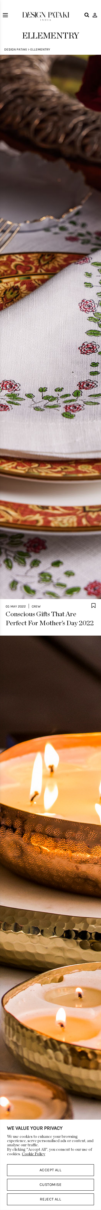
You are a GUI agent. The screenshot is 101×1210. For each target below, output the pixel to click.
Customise (50, 1184)
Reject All (50, 1199)
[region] (50, 1165)
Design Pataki (15, 49)
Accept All (51, 1170)
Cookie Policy (33, 1154)
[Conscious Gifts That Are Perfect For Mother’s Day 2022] (50, 327)
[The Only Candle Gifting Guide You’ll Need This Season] (50, 908)
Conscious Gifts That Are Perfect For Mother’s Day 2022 (50, 619)
